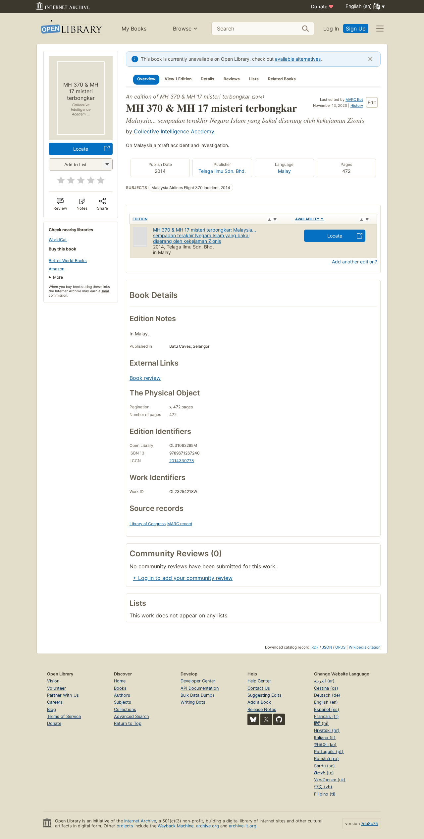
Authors (122, 695)
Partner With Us (63, 695)
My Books (134, 28)
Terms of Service (64, 716)
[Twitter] (266, 719)
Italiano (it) (325, 737)
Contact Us (258, 688)
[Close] (370, 59)
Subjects (122, 702)
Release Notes (261, 709)
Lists (254, 78)
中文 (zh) (323, 786)
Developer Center (198, 680)
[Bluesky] (253, 719)
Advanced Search (131, 716)
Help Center (259, 680)
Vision (53, 680)
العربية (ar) (324, 680)
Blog (51, 709)
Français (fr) (326, 716)
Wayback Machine (175, 825)
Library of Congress (148, 523)
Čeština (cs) (326, 688)
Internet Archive (140, 820)
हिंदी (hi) (321, 723)
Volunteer (56, 688)
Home (120, 680)
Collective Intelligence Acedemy (174, 131)
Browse (182, 28)
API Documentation (200, 688)
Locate (80, 149)
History (356, 105)
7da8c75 (369, 823)
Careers (55, 702)
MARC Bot (354, 99)
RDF (315, 647)
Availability (309, 219)
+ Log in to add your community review (183, 578)
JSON (327, 647)
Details (207, 78)
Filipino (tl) (325, 794)
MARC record (179, 523)
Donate (322, 6)
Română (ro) (326, 758)
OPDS (340, 647)
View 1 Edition (178, 78)
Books (120, 688)
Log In (331, 28)
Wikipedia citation (365, 647)
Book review (145, 378)
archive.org (207, 825)
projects (125, 825)
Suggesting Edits (264, 695)
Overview (146, 78)
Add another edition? (354, 261)
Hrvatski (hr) (327, 730)
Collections (125, 709)
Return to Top (127, 723)
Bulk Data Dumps (198, 695)
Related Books (282, 78)
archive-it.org (242, 825)
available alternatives (298, 59)
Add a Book (259, 702)
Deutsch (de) (327, 695)
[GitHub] (279, 719)
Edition (139, 219)
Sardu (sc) (324, 765)
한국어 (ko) (325, 744)
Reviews (232, 78)
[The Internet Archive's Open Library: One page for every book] (71, 28)
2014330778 (181, 460)
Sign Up (356, 28)
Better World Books (68, 260)
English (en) (326, 702)
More (58, 277)
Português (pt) (329, 751)
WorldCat (58, 239)
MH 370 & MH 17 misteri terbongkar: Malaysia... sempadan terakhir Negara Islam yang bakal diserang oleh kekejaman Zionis (204, 235)
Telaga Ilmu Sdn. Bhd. (222, 171)
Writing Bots (193, 702)
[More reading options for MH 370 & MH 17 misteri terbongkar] (107, 164)
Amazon (56, 268)
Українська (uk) (329, 779)
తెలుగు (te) (324, 772)
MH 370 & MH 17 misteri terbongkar (205, 96)
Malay (284, 171)
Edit (372, 102)
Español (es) (326, 709)
